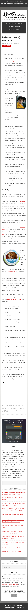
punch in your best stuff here (10, 584)
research (20, 410)
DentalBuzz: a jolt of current (14, 16)
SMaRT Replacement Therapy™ (14, 299)
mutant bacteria (6, 410)
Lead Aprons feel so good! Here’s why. (12, 548)
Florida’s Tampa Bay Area (10, 61)
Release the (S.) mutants (11, 39)
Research (4, 407)
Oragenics (22, 201)
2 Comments (7, 45)
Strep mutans (6, 411)
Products (20, 405)
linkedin (22, 408)
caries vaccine (13, 408)
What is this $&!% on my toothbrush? (12, 551)
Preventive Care (13, 405)
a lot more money (11, 271)
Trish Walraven (6, 49)
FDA (18, 408)
